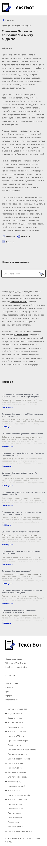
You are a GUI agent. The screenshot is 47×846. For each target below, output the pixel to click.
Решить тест (13, 822)
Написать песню (15, 763)
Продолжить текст (16, 727)
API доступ (10, 675)
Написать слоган (15, 804)
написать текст (21, 334)
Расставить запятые (17, 772)
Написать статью (16, 826)
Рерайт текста (14, 745)
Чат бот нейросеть (16, 722)
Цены (7, 691)
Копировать (10, 236)
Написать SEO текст (17, 736)
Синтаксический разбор (19, 758)
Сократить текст (15, 718)
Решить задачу (14, 781)
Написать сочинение (21, 25)
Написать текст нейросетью (20, 831)
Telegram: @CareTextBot (16, 663)
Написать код (14, 790)
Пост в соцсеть (14, 813)
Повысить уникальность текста (22, 749)
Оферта (8, 695)
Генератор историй (16, 786)
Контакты (9, 687)
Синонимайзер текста (18, 754)
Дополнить (10, 242)
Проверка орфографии (18, 740)
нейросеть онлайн (18, 301)
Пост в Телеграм (15, 817)
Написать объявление (18, 799)
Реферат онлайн (15, 808)
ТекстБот (6, 25)
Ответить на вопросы (17, 776)
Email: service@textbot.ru (16, 667)
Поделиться (9, 20)
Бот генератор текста (17, 709)
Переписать (25, 236)
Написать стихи (15, 767)
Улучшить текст (15, 713)
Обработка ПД (11, 699)
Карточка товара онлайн (19, 795)
